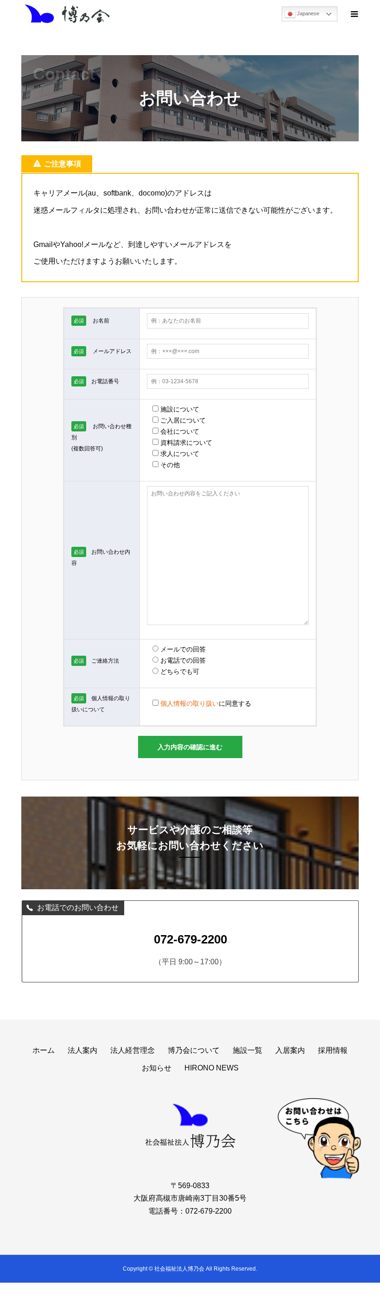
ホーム (43, 1050)
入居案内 (290, 1050)
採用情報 (333, 1050)
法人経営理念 (132, 1050)
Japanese (307, 13)
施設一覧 (247, 1050)
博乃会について (194, 1050)
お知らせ (156, 1068)
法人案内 (82, 1050)
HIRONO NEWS (211, 1068)
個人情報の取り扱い (189, 703)
